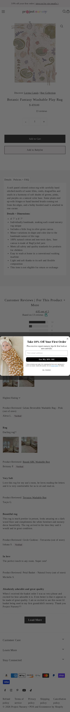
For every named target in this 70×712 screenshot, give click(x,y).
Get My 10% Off (47, 360)
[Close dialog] (67, 338)
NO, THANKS (46, 369)
